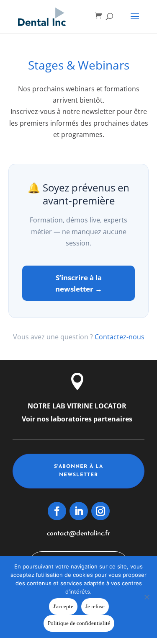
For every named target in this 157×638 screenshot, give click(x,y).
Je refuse (95, 606)
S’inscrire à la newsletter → (78, 283)
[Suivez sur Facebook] (57, 511)
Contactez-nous (119, 336)
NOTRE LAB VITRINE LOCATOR (77, 406)
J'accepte (63, 606)
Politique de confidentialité (79, 623)
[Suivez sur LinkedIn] (78, 511)
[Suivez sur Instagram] (100, 511)
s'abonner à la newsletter (78, 471)
